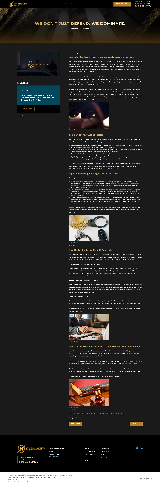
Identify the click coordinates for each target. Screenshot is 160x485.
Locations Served (90, 454)
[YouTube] (137, 448)
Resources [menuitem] (82, 4)
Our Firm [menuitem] (56, 4)
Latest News (79, 418)
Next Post (136, 424)
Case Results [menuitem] (104, 4)
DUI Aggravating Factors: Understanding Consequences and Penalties (94, 413)
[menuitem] (10, 482)
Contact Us (104, 458)
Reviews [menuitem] (93, 4)
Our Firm (87, 448)
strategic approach (106, 273)
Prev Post (75, 424)
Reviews (87, 461)
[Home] (17, 4)
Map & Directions (53, 456)
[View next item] (25, 115)
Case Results (105, 448)
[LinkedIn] (142, 448)
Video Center (105, 451)
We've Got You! (122, 4)
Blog (102, 454)
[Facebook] (133, 448)
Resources (88, 458)
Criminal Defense (90, 451)
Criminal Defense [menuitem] (69, 4)
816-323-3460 (142, 5)
